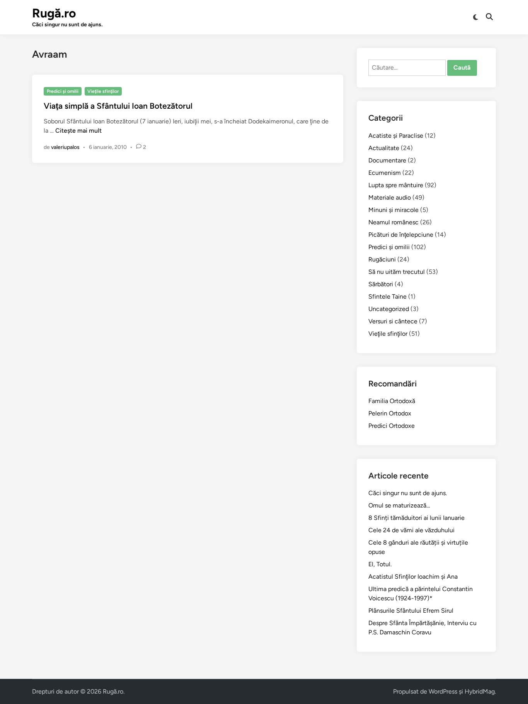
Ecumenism (384, 172)
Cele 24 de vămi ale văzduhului (411, 530)
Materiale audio (389, 197)
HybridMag (480, 691)
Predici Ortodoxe (391, 425)
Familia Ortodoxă (391, 401)
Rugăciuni (382, 259)
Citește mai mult (78, 130)
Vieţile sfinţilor (103, 91)
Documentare (387, 160)
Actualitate (383, 148)
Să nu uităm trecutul (396, 271)
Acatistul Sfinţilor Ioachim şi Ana (413, 576)
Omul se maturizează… (399, 505)
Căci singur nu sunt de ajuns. (407, 493)
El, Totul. (380, 564)
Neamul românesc (393, 222)
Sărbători (380, 284)
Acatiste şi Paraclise (395, 135)
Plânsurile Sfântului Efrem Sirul (410, 610)
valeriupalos (65, 147)
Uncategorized (388, 309)
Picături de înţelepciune (400, 234)
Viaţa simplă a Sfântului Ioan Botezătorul (118, 106)
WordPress (443, 691)
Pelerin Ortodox (389, 413)
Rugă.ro (54, 13)
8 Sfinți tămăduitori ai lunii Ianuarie (416, 517)
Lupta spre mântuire (395, 185)
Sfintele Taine (387, 296)
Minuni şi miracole (393, 210)
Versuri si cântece (392, 321)
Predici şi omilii (62, 91)
